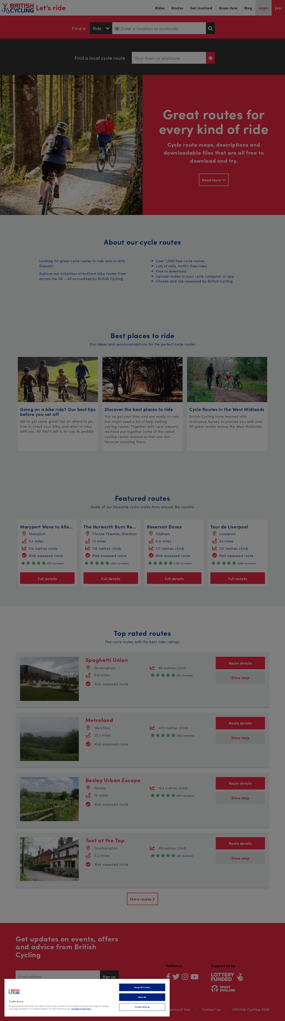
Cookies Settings (142, 1007)
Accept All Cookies (142, 987)
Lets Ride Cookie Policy (81, 1008)
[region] (87, 998)
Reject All (142, 997)
